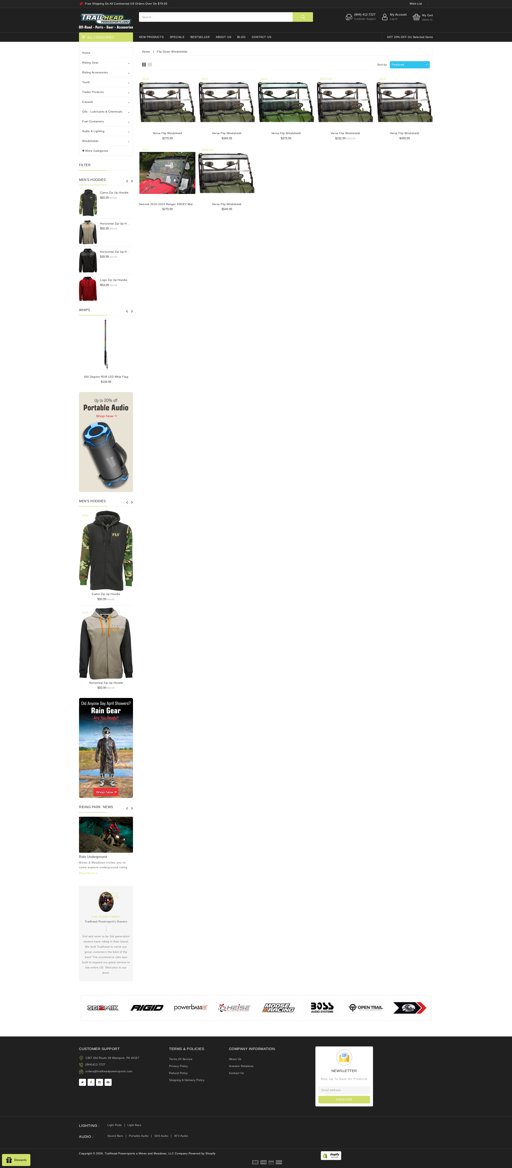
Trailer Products (93, 92)
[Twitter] (82, 1082)
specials (177, 37)
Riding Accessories (95, 72)
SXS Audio (161, 1135)
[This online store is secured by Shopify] (331, 1155)
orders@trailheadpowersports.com (108, 1071)
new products (151, 37)
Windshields (90, 141)
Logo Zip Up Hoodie (113, 280)
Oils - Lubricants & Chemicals (102, 111)
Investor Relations (241, 1066)
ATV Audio (181, 1135)
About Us (235, 1059)
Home (86, 52)
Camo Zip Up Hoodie (114, 192)
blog (241, 37)
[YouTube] (108, 1082)
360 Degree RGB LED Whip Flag (106, 376)
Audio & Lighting (93, 131)
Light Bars (134, 1125)
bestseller (200, 37)
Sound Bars (115, 1135)
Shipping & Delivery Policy (186, 1080)
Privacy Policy (178, 1066)
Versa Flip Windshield (167, 133)
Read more (87, 873)
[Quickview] (116, 549)
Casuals (87, 101)
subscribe (344, 1099)
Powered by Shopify (202, 1153)
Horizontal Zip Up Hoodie (117, 223)
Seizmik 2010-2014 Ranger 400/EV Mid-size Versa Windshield (181, 204)
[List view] (150, 64)
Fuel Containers (93, 121)
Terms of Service (180, 1059)
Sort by (382, 64)
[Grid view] (144, 64)
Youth (86, 82)
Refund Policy (178, 1073)
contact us (261, 37)
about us (223, 37)
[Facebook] (91, 1082)
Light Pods (114, 1125)
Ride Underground (93, 857)
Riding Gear (90, 62)
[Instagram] (99, 1082)
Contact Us (236, 1073)
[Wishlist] (106, 549)
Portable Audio (139, 1135)
